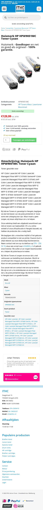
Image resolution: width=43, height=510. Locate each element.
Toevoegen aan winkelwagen (24, 140)
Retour (4, 469)
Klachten (5, 477)
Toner (7, 312)
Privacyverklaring (8, 471)
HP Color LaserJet (11, 319)
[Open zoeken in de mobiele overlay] (21, 17)
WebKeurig (32, 493)
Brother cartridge (8, 453)
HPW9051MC (9, 305)
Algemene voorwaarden (11, 474)
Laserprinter (10, 28)
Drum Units (6, 448)
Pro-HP (7, 283)
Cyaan (7, 290)
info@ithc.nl (28, 246)
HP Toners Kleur (25, 104)
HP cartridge (6, 450)
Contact (5, 466)
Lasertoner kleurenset (21, 28)
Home (3, 28)
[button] (4, 8)
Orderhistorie (7, 480)
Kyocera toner (7, 445)
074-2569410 (14, 408)
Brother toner (7, 439)
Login (4, 482)
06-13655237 (13, 411)
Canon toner (6, 442)
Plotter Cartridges (8, 456)
